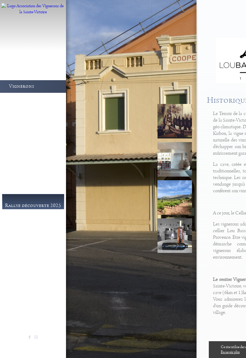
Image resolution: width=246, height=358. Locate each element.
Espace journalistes (35, 265)
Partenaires (27, 272)
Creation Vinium (47, 344)
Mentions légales (19, 344)
